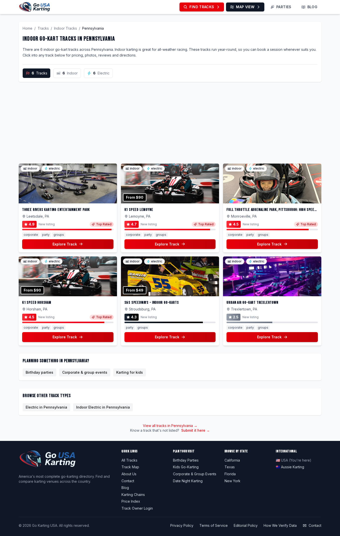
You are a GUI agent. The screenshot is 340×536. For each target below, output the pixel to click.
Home (27, 28)
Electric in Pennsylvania (46, 407)
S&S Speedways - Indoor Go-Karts (151, 302)
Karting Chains (133, 494)
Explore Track (65, 244)
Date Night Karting (188, 481)
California (232, 460)
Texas (230, 467)
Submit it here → (195, 430)
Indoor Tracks (65, 28)
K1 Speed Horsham (36, 302)
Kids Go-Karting (186, 467)
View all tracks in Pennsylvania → (170, 425)
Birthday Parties (186, 460)
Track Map (130, 467)
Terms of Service (213, 525)
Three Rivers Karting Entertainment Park (56, 209)
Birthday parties (39, 372)
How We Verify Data (280, 525)
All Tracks (129, 460)
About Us (128, 474)
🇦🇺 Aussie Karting (290, 467)
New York (232, 481)
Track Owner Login (137, 508)
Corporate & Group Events (194, 474)
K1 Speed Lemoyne (138, 209)
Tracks (43, 28)
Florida (230, 474)
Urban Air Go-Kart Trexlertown (252, 302)
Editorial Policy (246, 525)
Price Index (130, 501)
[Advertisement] (170, 123)
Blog (125, 487)
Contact (127, 481)
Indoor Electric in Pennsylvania (103, 407)
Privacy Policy (181, 525)
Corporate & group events (84, 372)
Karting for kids (129, 372)
